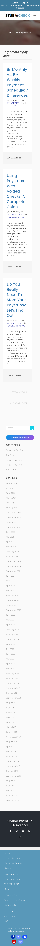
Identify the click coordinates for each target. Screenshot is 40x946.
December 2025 (13, 512)
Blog (6, 889)
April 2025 (10, 542)
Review (7, 868)
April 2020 (10, 747)
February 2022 (12, 673)
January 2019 (11, 795)
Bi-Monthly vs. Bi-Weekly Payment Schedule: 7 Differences (17, 82)
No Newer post (19, 403)
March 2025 (11, 547)
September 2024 (13, 571)
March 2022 (11, 669)
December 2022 (13, 639)
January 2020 (12, 756)
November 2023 (13, 600)
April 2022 (10, 664)
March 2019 (11, 791)
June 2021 (10, 712)
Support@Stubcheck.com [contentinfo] (11, 5)
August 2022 (11, 644)
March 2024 (11, 591)
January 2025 (12, 556)
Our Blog (12, 106)
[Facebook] (13, 936)
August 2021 (11, 703)
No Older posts (19, 392)
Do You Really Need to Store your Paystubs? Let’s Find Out (16, 300)
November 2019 (13, 766)
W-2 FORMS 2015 (12, 874)
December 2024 (13, 561)
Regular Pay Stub (14, 465)
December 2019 (13, 761)
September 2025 (13, 527)
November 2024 (13, 566)
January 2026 (12, 508)
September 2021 (13, 698)
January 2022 (12, 678)
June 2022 (10, 654)
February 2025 (12, 552)
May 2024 (10, 581)
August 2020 (11, 742)
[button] (34, 16)
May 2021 (10, 717)
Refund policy (10, 905)
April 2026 (10, 493)
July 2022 (10, 649)
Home (7, 853)
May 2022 (10, 659)
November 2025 (13, 517)
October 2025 (12, 522)
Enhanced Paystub (13, 863)
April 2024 (10, 586)
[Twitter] (18, 936)
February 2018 (12, 800)
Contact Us (9, 916)
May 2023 (10, 620)
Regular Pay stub (16, 217)
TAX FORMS (11, 470)
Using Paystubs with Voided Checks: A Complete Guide (16, 191)
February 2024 (12, 595)
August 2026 (11, 483)
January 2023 (12, 634)
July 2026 (10, 488)
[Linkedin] (25, 936)
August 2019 (11, 781)
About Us (8, 911)
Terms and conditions (14, 900)
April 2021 (10, 722)
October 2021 (12, 693)
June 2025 (10, 532)
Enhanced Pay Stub (15, 450)
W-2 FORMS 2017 (11, 884)
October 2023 (12, 605)
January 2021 (11, 732)
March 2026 (11, 498)
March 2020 (11, 751)
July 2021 (10, 708)
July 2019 (10, 786)
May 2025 (10, 537)
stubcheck (14, 101)
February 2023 (12, 630)
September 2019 (13, 776)
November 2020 (13, 737)
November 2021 (13, 688)
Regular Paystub (12, 858)
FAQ (6, 921)
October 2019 (12, 771)
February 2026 (12, 503)
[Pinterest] (14, 941)
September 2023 (13, 610)
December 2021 (13, 683)
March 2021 (11, 727)
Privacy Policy (10, 895)
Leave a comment (14, 158)
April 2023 (10, 625)
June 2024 (10, 576)
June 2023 (10, 615)
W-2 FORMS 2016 (12, 879)
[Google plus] (20, 941)
